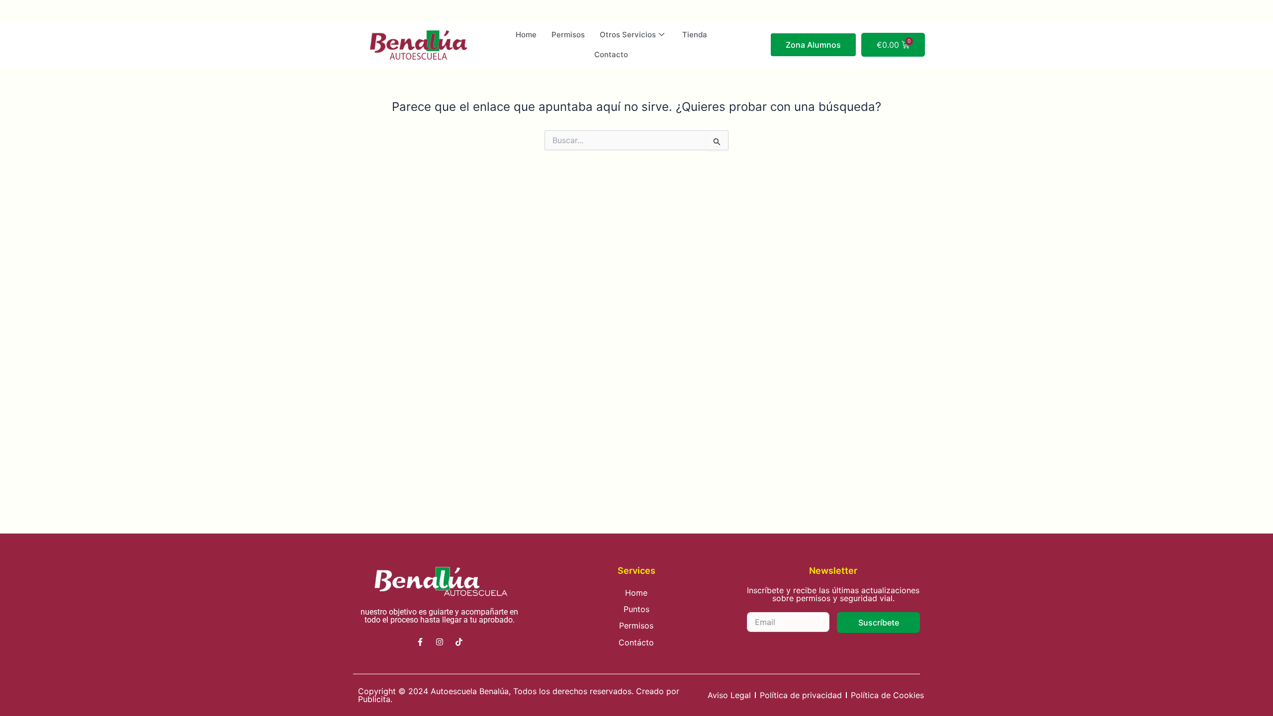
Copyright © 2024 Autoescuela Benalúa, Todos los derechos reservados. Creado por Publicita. (518, 695)
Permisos (568, 34)
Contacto (611, 54)
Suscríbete (878, 622)
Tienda (694, 34)
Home (526, 34)
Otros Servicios (628, 34)
